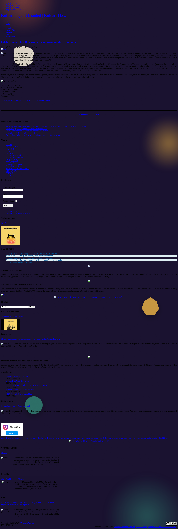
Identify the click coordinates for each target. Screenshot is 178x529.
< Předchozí (83, 114)
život (69, 438)
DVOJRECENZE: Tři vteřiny (17, 381)
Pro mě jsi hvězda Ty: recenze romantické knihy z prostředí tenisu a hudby (34, 260)
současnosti (115, 438)
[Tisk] (3, 49)
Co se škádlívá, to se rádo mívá (13, 479)
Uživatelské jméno (10, 187)
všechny (130, 438)
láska (109, 438)
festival (56, 438)
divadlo (8, 438)
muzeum (124, 438)
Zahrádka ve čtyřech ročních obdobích (20, 133)
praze (31, 438)
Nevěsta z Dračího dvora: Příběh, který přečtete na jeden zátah (29, 258)
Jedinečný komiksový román (17, 376)
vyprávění (26, 438)
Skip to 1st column (13, 7)
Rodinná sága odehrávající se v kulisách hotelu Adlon (26, 385)
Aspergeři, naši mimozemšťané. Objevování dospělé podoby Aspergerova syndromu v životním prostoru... (46, 126)
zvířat (100, 438)
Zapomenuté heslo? (13, 211)
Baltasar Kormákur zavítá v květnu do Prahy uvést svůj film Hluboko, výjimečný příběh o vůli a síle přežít (28, 504)
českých (143, 438)
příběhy (155, 438)
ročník (138, 438)
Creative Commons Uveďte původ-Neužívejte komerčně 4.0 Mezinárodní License (145, 527)
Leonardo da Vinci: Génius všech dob (15, 406)
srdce (167, 438)
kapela (40, 438)
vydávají (66, 438)
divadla (49, 438)
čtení (120, 438)
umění (88, 438)
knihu (83, 438)
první (92, 438)
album (96, 438)
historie (3, 438)
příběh (162, 437)
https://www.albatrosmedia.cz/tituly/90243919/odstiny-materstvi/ (25, 100)
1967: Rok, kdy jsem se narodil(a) (19, 394)
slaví (21, 438)
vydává (134, 438)
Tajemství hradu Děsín (12, 316)
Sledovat (12, 433)
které (13, 438)
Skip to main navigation (15, 5)
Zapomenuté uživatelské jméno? (18, 213)
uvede (44, 438)
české (105, 438)
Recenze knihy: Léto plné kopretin (19, 262)
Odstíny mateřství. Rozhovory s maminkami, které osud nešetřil (40, 41)
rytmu (61, 438)
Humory (4, 453)
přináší (74, 438)
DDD (3, 223)
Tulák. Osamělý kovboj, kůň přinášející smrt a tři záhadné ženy (30, 256)
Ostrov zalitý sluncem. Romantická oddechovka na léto (27, 131)
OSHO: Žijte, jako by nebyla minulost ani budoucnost (26, 129)
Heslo (5, 194)
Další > (97, 114)
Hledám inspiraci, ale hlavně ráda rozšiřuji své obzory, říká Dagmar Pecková (30, 339)
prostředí (17, 438)
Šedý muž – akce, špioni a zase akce (20, 390)
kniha (149, 438)
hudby (79, 438)
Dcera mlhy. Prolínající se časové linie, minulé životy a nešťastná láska (33, 135)
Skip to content (11, 3)
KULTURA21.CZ (27, 523)
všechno (35, 438)
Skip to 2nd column (13, 10)
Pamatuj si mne (9, 201)
